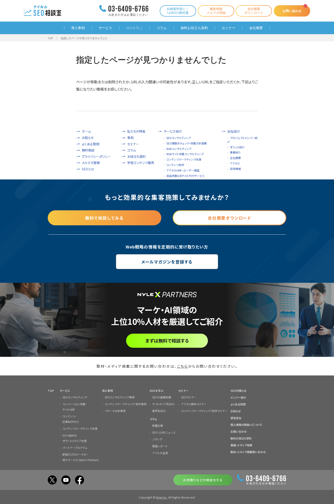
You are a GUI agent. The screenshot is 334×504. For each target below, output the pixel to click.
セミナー (228, 28)
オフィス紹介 (237, 147)
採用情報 (235, 169)
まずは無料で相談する (167, 340)
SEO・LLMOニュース (163, 432)
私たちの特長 (136, 131)
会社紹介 (233, 131)
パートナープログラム (74, 447)
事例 (130, 138)
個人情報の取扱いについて (246, 425)
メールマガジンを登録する (167, 262)
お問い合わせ (292, 11)
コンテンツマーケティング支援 (183, 159)
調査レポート (160, 446)
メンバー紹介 (238, 397)
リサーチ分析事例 (115, 411)
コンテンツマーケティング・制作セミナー (204, 411)
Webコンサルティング (178, 149)
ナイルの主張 (160, 453)
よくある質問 (90, 144)
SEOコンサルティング (178, 138)
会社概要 (256, 28)
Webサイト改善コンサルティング (185, 154)
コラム (162, 28)
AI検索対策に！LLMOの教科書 (178, 11)
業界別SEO (159, 411)
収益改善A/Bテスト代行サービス (185, 176)
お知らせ (88, 138)
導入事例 (78, 28)
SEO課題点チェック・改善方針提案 (186, 143)
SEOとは (88, 169)
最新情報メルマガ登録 (216, 11)
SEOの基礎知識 (161, 397)
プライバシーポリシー (96, 156)
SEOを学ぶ (134, 28)
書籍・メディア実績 (241, 445)
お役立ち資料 (136, 156)
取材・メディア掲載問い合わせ (248, 452)
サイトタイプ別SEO (163, 404)
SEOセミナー (188, 397)
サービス (105, 28)
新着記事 (157, 425)
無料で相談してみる (104, 218)
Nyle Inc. (161, 497)
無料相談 (88, 150)
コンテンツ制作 (175, 165)
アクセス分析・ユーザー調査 (182, 170)
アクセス (235, 163)
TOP (50, 38)
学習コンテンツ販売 (140, 163)
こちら (182, 366)
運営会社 (235, 418)
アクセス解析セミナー (194, 404)
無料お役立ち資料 (194, 28)
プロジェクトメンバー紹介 (242, 140)
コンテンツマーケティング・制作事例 (126, 404)
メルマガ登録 (91, 163)
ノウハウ (157, 439)
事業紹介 (235, 152)
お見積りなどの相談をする (203, 480)
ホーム (86, 131)
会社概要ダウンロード (253, 11)
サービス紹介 (173, 131)
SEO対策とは (238, 390)
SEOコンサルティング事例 (120, 397)
